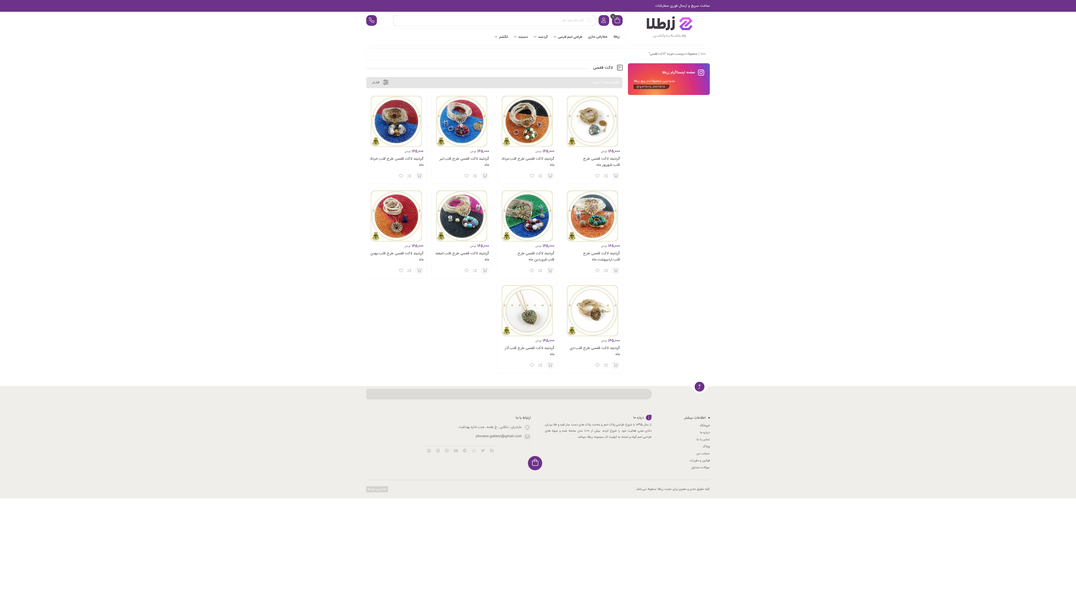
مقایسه (606, 176)
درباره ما (705, 432)
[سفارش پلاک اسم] (669, 28)
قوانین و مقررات (700, 460)
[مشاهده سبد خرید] (617, 21)
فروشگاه (705, 425)
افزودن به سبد (615, 176)
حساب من (703, 453)
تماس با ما (703, 439)
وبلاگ (706, 446)
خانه (703, 54)
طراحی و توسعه (377, 489)
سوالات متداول (700, 467)
